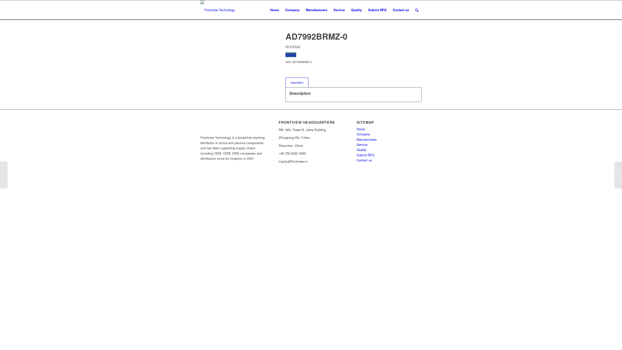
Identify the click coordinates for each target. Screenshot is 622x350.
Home (361, 129)
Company (363, 134)
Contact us (364, 160)
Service (362, 144)
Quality (362, 149)
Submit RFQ (365, 155)
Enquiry (290, 54)
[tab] (296, 83)
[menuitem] (274, 10)
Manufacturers (367, 139)
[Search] (417, 10)
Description (297, 82)
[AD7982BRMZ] (4, 175)
